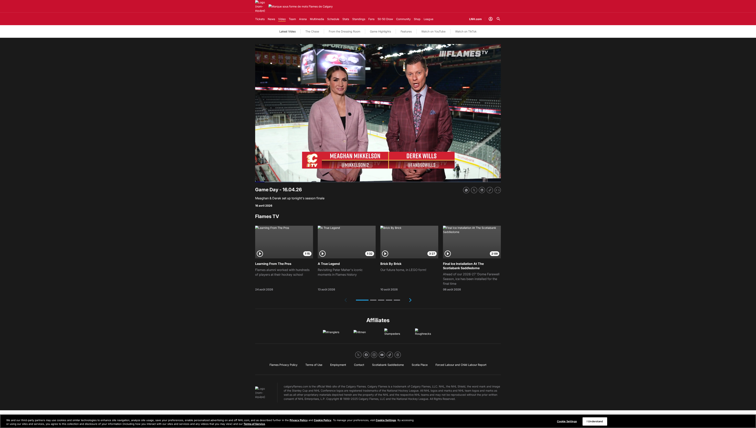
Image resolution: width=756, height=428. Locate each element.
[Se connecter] (490, 19)
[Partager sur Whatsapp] (466, 190)
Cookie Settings (386, 420)
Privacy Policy (299, 420)
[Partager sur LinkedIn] (482, 190)
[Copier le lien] (490, 190)
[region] (378, 421)
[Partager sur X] (474, 190)
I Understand (595, 421)
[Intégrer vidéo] (498, 190)
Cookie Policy (322, 420)
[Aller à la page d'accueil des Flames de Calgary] (261, 6)
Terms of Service (254, 423)
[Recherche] (498, 19)
